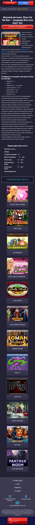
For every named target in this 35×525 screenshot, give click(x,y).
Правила (17, 487)
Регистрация (10, 3)
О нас (17, 484)
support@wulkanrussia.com (17, 505)
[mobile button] (31, 3)
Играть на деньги (17, 27)
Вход (25, 3)
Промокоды (17, 481)
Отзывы (17, 491)
